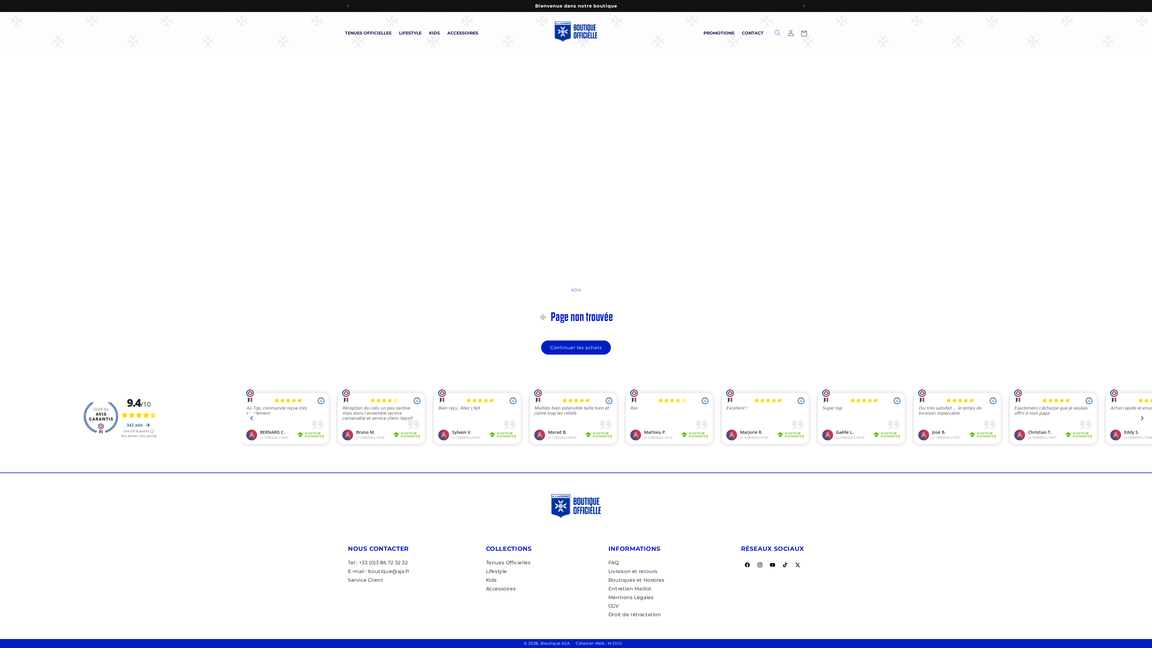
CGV (613, 606)
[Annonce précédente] (347, 6)
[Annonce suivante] (804, 6)
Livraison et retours (633, 571)
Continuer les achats (576, 347)
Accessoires (462, 33)
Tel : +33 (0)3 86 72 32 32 (378, 563)
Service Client (365, 580)
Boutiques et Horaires (636, 580)
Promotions (719, 33)
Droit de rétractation (634, 614)
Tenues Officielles (368, 33)
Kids (434, 33)
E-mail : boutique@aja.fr (378, 571)
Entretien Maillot (630, 589)
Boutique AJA (555, 643)
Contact (753, 33)
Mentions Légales (631, 597)
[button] (804, 33)
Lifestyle (410, 33)
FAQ (613, 563)
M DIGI (615, 643)
